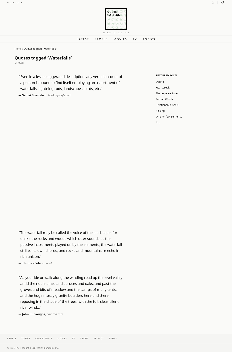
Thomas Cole (31, 263)
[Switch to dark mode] (213, 2)
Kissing (160, 110)
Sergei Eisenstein (34, 95)
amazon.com (55, 314)
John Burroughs (33, 314)
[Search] (223, 2)
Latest (83, 39)
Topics (149, 39)
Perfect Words (164, 99)
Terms (113, 338)
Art (158, 122)
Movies (120, 39)
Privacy (99, 338)
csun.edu (47, 263)
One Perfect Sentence (169, 116)
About (84, 338)
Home (18, 48)
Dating (160, 81)
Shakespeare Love (167, 93)
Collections (43, 338)
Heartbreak (162, 87)
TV (135, 39)
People (101, 39)
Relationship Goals (167, 105)
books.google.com (59, 95)
